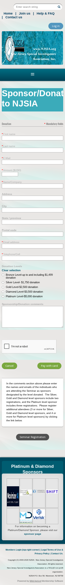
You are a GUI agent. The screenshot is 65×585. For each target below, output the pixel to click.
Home (8, 13)
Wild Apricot (35, 581)
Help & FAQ (46, 13)
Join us (24, 13)
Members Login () (23, 550)
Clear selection (11, 270)
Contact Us (57, 553)
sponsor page (32, 533)
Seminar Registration (33, 437)
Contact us (13, 17)
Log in (56, 26)
